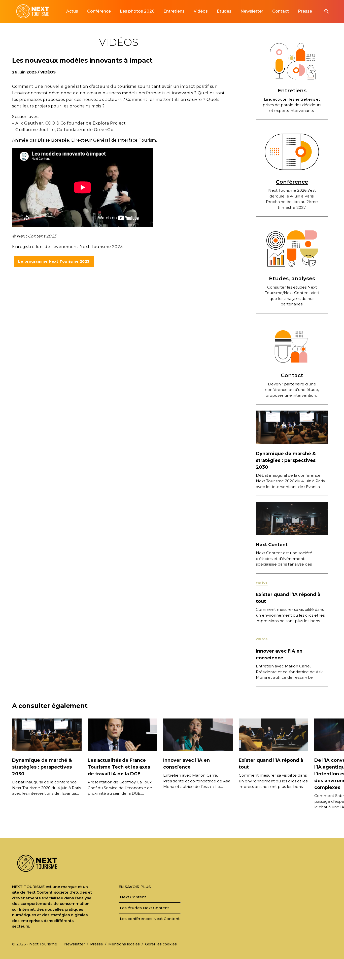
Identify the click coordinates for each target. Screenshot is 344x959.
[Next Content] (292, 518)
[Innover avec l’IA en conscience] (198, 734)
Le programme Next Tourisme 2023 (54, 261)
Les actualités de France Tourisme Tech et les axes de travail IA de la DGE (119, 767)
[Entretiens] (292, 61)
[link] (72, 11)
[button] (326, 11)
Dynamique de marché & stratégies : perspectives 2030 (286, 460)
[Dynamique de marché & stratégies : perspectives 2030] (292, 427)
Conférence (292, 182)
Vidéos (48, 72)
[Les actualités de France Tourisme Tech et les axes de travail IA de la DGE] (122, 734)
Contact (292, 375)
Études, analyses (292, 278)
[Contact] (292, 345)
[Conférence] (292, 152)
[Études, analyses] (292, 248)
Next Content (272, 544)
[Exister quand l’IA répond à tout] (273, 734)
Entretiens (292, 90)
